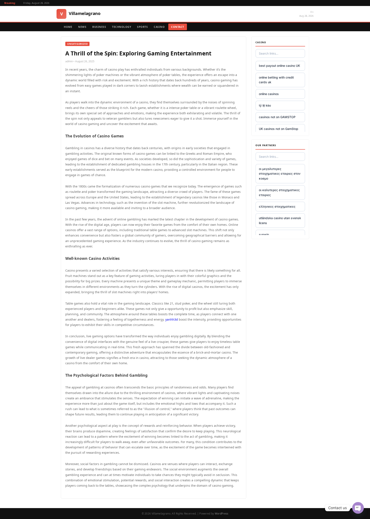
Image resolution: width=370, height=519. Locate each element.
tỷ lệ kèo (265, 105)
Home (68, 27)
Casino (159, 27)
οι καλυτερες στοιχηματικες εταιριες (279, 192)
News (82, 27)
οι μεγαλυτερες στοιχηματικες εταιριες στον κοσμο (279, 173)
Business (99, 27)
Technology (121, 27)
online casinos (269, 94)
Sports (142, 27)
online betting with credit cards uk (276, 80)
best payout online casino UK (279, 65)
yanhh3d (171, 319)
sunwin (264, 234)
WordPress (221, 513)
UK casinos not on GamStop (278, 129)
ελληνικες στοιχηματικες (277, 206)
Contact (177, 27)
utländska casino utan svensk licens (280, 220)
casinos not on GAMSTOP (277, 117)
